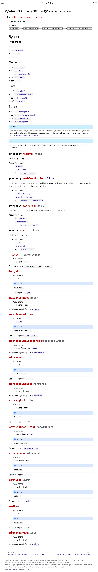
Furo (29, 569)
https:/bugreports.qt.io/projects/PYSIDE (29, 135)
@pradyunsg (22, 569)
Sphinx (14, 569)
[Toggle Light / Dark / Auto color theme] (93, 3)
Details (13, 25)
